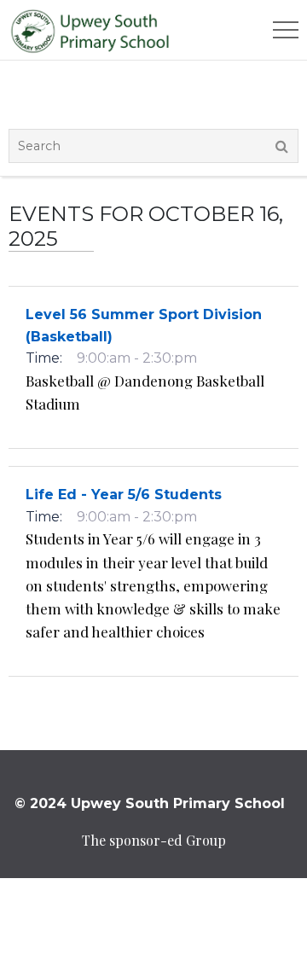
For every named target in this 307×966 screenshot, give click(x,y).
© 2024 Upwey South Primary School (149, 803)
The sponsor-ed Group (154, 840)
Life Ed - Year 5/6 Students (124, 494)
